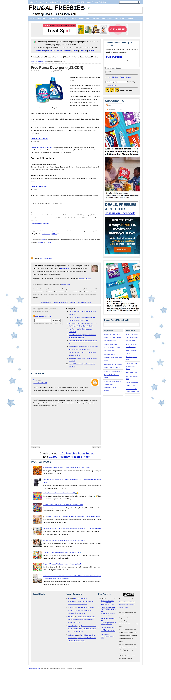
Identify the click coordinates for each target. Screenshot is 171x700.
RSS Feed (54, 233)
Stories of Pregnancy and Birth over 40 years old (108, 609)
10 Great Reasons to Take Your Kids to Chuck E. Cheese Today (63, 505)
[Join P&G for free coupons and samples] (122, 155)
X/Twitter (83, 50)
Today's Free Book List (110, 344)
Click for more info (39, 187)
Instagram (50, 50)
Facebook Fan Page (84, 279)
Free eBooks (65, 2)
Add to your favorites (84, 302)
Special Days (52, 18)
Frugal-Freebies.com (34, 668)
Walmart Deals (84, 18)
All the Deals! (52, 2)
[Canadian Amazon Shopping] (112, 91)
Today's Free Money (132, 334)
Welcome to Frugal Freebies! (112, 334)
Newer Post (36, 447)
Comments (111, 110)
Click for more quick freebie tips (40, 223)
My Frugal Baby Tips (107, 601)
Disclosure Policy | (118, 77)
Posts (109, 105)
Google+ (48, 242)
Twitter (43, 239)
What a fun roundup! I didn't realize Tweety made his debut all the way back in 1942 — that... (81, 619)
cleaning (40, 61)
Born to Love (64, 268)
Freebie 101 (79, 2)
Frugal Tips (41, 18)
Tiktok (75, 50)
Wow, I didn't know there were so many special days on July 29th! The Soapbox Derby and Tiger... (82, 637)
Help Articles (119, 18)
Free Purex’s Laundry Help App (41, 147)
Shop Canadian (106, 18)
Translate (113, 85)
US (45, 61)
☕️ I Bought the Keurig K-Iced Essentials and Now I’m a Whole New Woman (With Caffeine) (71, 516)
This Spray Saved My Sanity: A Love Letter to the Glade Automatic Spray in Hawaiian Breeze (72, 528)
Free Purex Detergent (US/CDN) (57, 67)
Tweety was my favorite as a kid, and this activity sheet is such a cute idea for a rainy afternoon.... (82, 628)
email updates (46, 233)
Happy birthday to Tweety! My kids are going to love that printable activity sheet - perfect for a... (81, 610)
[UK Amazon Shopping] (117, 91)
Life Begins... (105, 634)
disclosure (59, 57)
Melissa (35, 380)
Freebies (73, 18)
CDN (36, 61)
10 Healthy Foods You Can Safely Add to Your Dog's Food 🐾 (62, 552)
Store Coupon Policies (96, 2)
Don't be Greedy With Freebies (113, 364)
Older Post (96, 447)
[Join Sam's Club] (122, 199)
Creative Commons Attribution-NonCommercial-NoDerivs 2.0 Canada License (127, 604)
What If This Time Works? (108, 631)
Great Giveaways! (109, 354)
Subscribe (73, 302)
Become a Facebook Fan (60, 302)
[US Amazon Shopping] (107, 91)
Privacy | (108, 77)
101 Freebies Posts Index (77, 453)
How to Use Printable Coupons (113, 371)
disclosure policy (65, 284)
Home (32, 61)
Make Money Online (131, 372)
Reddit (59, 50)
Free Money (63, 18)
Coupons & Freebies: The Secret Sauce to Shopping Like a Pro (62, 564)
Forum (32, 18)
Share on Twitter (46, 302)
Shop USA (95, 18)
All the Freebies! (37, 2)
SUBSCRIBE (114, 56)
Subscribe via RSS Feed (43, 316)
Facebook (40, 50)
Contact (128, 77)
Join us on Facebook (120, 213)
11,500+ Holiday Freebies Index (69, 456)
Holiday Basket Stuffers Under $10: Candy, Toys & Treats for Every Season (66, 468)
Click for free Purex (39, 139)
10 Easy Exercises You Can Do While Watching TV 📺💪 (61, 493)
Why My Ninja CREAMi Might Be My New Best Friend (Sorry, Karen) (64, 540)
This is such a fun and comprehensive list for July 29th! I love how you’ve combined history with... (81, 601)
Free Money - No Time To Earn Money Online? (132, 366)
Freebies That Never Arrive (112, 367)
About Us (129, 18)
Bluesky (67, 50)
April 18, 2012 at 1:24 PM (40, 382)
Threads (92, 50)
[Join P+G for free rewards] (124, 311)
